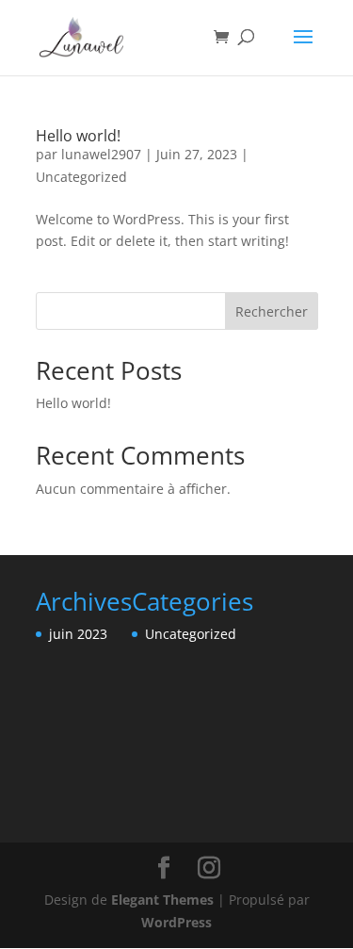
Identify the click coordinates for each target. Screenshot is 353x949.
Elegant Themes (162, 899)
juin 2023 (78, 634)
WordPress (176, 922)
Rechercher (271, 311)
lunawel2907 (101, 154)
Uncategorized (81, 177)
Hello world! (78, 135)
